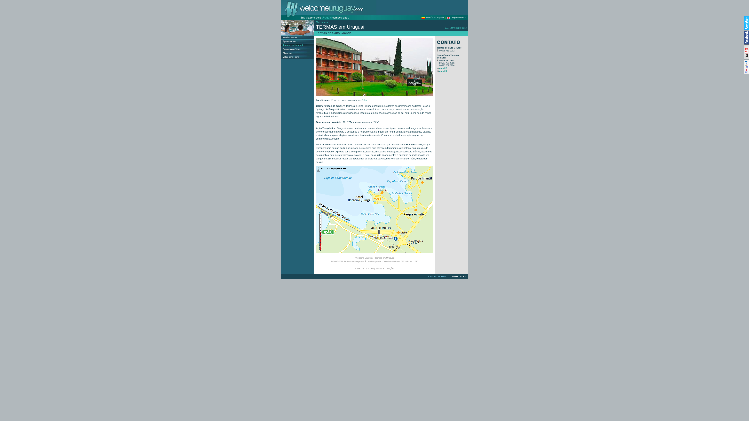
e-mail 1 (443, 68)
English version (459, 17)
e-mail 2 (443, 71)
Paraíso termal (290, 37)
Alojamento (288, 53)
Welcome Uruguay (364, 258)
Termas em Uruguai (384, 258)
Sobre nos (359, 268)
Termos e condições (385, 268)
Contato (370, 268)
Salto (364, 100)
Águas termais (289, 41)
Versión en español (435, 17)
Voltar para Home (291, 57)
